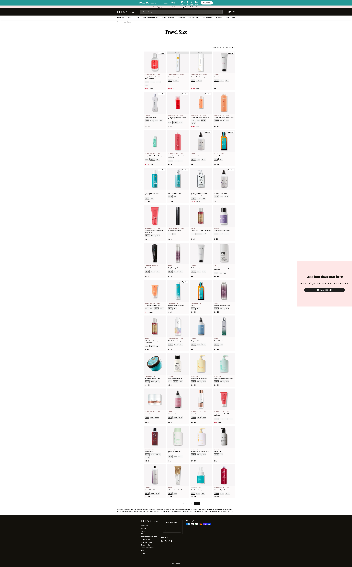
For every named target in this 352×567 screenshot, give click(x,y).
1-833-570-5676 (173, 526)
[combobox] (182, 12)
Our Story (144, 525)
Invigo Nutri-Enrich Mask (153, 305)
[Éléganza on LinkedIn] (172, 541)
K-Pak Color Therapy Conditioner (151, 342)
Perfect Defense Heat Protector (152, 194)
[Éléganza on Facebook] (166, 541)
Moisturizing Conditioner (222, 230)
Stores (143, 528)
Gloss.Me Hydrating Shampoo (223, 378)
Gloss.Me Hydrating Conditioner (174, 452)
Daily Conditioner (196, 341)
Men (233, 17)
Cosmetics (219, 17)
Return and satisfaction (149, 537)
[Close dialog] (350, 262)
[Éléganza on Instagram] (162, 541)
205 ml (170, 308)
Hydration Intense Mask (152, 378)
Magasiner (206, 3)
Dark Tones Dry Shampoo (176, 305)
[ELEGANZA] (125, 12)
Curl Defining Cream (174, 193)
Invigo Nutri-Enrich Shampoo (200, 117)
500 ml (221, 80)
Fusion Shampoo (196, 414)
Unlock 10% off (324, 289)
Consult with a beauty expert (172, 530)
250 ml (216, 80)
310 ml (147, 120)
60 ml (226, 80)
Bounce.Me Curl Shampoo (199, 378)
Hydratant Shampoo (220, 193)
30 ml (146, 308)
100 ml (147, 82)
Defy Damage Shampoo (175, 268)
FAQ (142, 534)
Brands (130, 17)
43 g (174, 234)
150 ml (151, 308)
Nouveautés (120, 17)
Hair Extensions (207, 17)
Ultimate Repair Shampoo (222, 490)
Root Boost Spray (196, 490)
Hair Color (181, 17)
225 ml (151, 198)
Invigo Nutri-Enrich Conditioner (224, 117)
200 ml (222, 120)
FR (234, 12)
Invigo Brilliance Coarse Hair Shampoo (177, 156)
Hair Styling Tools (193, 17)
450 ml (147, 457)
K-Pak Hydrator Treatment (176, 490)
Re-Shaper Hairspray (174, 230)
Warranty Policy (146, 542)
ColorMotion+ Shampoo (175, 341)
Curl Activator (218, 77)
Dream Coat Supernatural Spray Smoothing (199, 194)
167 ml (156, 120)
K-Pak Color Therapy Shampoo (201, 230)
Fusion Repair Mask (151, 414)
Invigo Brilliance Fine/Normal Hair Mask (223, 414)
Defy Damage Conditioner (222, 305)
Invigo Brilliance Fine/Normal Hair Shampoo (154, 77)
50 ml (146, 85)
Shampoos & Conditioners (150, 17)
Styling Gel (217, 451)
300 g (169, 80)
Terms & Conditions (147, 548)
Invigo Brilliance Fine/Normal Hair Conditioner (177, 118)
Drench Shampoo (150, 268)
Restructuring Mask (197, 268)
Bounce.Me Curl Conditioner (200, 451)
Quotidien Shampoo (197, 156)
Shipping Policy (146, 539)
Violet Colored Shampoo (152, 490)
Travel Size (127, 22)
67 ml (161, 120)
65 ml (175, 308)
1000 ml (153, 82)
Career (143, 531)
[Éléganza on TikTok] (169, 541)
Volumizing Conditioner (175, 414)
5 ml (224, 273)
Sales (137, 17)
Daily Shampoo (149, 451)
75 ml (146, 198)
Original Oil (217, 156)
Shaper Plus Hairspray (198, 77)
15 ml (151, 120)
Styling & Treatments (168, 17)
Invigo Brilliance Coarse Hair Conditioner (154, 231)
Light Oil (193, 305)
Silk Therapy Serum (151, 117)
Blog (142, 550)
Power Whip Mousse (220, 341)
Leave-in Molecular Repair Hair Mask (222, 269)
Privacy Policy (146, 545)
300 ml (158, 82)
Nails (227, 17)
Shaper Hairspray (173, 77)
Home (119, 22)
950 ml (203, 159)
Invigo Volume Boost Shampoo (154, 156)
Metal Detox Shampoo (175, 378)
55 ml (203, 271)
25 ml (221, 159)
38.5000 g (175, 80)
